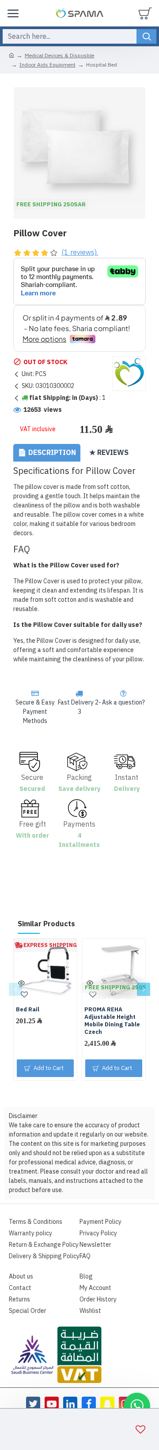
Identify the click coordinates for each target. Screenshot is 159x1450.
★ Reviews (109, 452)
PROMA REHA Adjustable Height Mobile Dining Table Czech (112, 1021)
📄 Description (47, 452)
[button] (15, 989)
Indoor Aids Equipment (47, 65)
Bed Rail (27, 1010)
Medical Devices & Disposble (59, 56)
